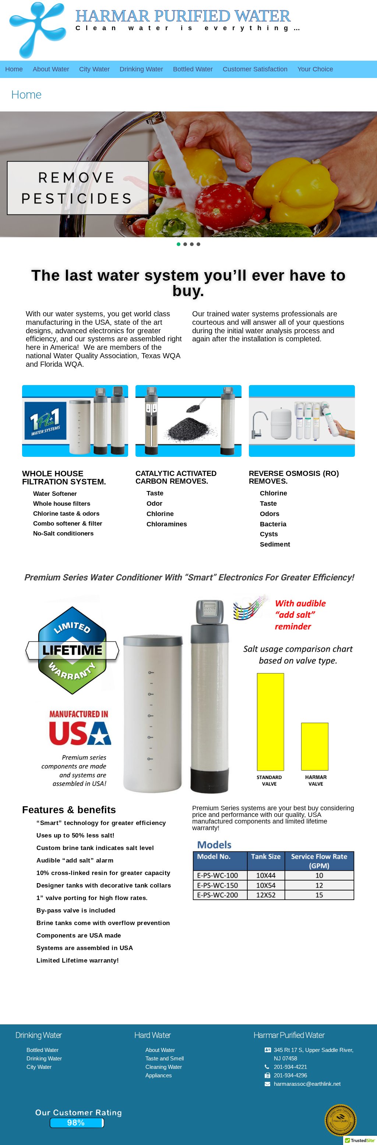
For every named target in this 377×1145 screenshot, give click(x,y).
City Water (94, 69)
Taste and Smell (164, 1058)
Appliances (158, 1075)
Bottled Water (193, 69)
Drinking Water (141, 69)
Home (14, 69)
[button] (178, 244)
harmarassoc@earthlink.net (307, 1084)
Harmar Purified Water (183, 15)
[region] (188, 179)
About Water (51, 69)
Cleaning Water (163, 1067)
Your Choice (315, 69)
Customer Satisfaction (255, 69)
